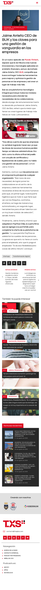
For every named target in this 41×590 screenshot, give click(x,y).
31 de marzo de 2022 (18, 27)
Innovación (13, 341)
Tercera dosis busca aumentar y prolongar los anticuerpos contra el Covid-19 (19, 375)
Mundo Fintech (31, 60)
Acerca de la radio (10, 550)
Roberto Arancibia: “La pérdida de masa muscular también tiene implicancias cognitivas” (25, 478)
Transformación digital (21, 256)
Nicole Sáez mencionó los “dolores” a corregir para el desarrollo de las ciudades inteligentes (25, 434)
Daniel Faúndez (9, 29)
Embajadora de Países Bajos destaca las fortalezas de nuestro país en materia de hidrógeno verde (18, 317)
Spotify (6, 567)
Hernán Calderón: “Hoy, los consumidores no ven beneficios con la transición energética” (25, 467)
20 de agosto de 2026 (21, 449)
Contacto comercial (11, 553)
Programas (7, 27)
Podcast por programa (12, 555)
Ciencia (11, 370)
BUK (21, 72)
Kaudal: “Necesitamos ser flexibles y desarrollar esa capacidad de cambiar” (20, 346)
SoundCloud (8, 572)
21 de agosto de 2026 (21, 438)
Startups (6, 256)
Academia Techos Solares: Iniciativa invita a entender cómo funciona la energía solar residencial (25, 445)
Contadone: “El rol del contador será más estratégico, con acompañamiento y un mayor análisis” (25, 456)
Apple (6, 570)
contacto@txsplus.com (14, 531)
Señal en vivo (8, 558)
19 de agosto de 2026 (21, 471)
